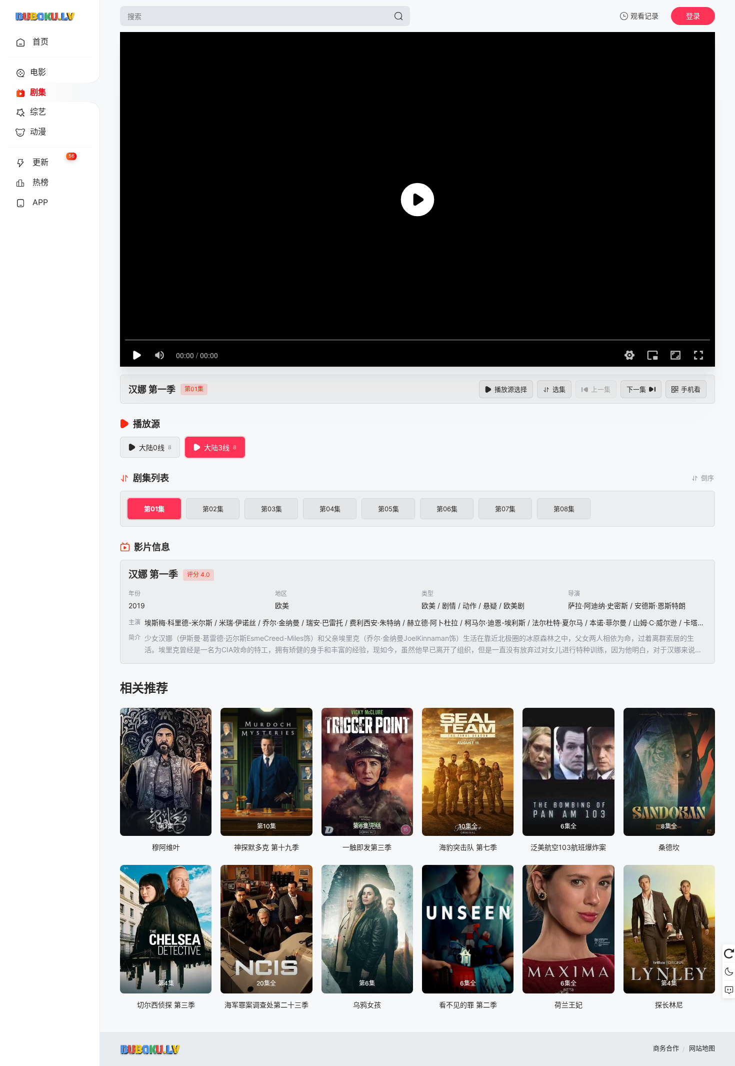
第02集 (213, 509)
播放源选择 (510, 389)
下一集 (636, 389)
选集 (559, 389)
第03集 (271, 509)
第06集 (447, 509)
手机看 (690, 389)
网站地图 (702, 1048)
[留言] (728, 989)
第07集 (505, 509)
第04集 (330, 509)
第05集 (388, 509)
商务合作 (666, 1048)
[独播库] (45, 16)
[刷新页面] (728, 953)
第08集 (564, 509)
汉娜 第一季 (152, 389)
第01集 (154, 509)
